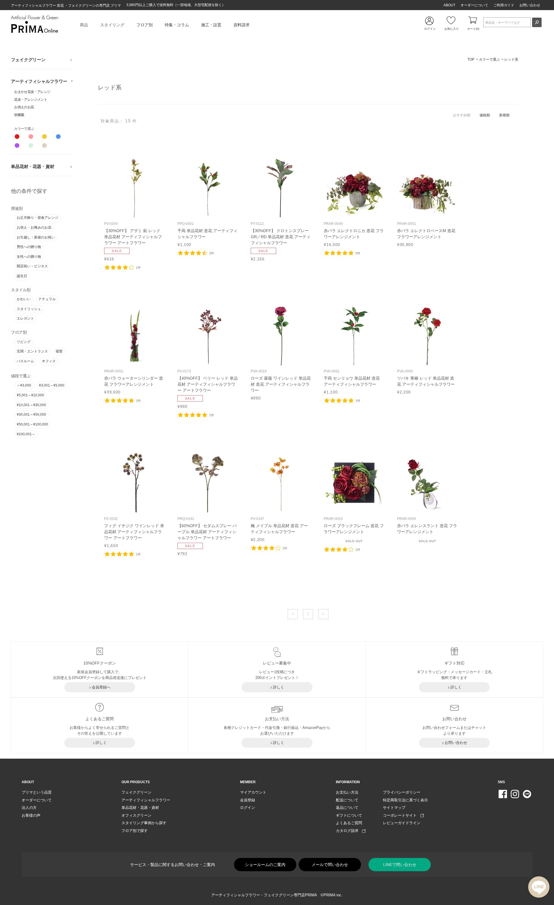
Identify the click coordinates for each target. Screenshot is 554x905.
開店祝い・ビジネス (32, 266)
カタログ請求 (349, 831)
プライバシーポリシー (401, 792)
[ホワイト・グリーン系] (31, 145)
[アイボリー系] (44, 145)
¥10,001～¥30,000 (31, 405)
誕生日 (22, 276)
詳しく (278, 687)
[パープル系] (17, 145)
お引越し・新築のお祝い (36, 237)
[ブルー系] (58, 136)
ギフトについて (349, 815)
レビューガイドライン (401, 823)
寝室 (59, 351)
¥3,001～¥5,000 (51, 385)
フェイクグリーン (28, 59)
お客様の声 (31, 815)
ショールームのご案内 (265, 864)
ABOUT (449, 5)
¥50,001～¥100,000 (32, 424)
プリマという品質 (37, 792)
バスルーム (25, 361)
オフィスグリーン (136, 815)
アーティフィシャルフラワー (39, 81)
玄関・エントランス (32, 351)
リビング (24, 342)
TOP (470, 59)
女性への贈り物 (29, 257)
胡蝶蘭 (19, 115)
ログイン (247, 807)
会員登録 (247, 800)
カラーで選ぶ (489, 59)
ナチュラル (47, 299)
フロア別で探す (134, 831)
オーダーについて (474, 5)
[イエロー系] (44, 136)
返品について (347, 807)
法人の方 (29, 807)
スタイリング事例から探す (143, 823)
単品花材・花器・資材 (32, 166)
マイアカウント (253, 792)
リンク (134, 210)
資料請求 (241, 25)
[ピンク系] (31, 136)
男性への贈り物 (29, 247)
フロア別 (144, 25)
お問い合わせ (529, 5)
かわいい (24, 299)
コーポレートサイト (401, 815)
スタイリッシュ (29, 309)
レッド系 (511, 59)
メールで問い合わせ (330, 864)
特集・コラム (177, 25)
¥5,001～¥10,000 (30, 395)
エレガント (25, 318)
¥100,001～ (26, 434)
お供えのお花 (24, 107)
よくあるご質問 (349, 823)
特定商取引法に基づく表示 (405, 800)
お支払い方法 (347, 792)
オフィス (49, 361)
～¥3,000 (24, 385)
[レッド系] (17, 136)
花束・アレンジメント (30, 100)
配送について (347, 800)
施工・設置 (211, 25)
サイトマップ (394, 807)
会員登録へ (101, 687)
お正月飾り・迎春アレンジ (37, 218)
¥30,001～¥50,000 (31, 415)
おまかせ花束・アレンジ (32, 92)
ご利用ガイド (503, 5)
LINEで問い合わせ (399, 864)
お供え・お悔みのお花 (34, 227)
